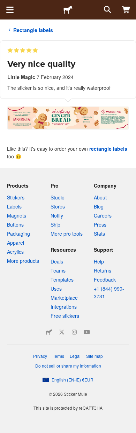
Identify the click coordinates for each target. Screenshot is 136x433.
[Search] (106, 9)
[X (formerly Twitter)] (62, 332)
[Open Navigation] (10, 9)
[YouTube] (87, 332)
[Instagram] (74, 332)
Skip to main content (5, 5)
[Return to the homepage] (68, 9)
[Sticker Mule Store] (49, 332)
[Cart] (126, 9)
